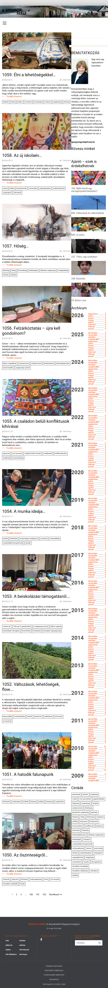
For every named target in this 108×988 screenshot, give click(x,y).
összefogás (38, 102)
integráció (100, 817)
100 (31, 894)
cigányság (94, 794)
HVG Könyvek (24, 950)
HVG (7, 941)
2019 (77, 500)
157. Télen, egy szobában (84, 257)
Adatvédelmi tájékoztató (54, 970)
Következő (54, 894)
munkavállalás (55, 539)
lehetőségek (76, 839)
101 (37, 894)
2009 (77, 776)
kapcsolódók (7, 716)
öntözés (5, 275)
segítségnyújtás (44, 188)
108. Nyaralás (78, 278)
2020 (77, 472)
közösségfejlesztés (63, 363)
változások (17, 193)
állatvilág (6, 270)
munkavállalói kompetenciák (13, 543)
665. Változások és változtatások (87, 213)
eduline (8, 950)
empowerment (24, 363)
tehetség (66, 102)
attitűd (5, 539)
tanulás (28, 543)
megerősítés (59, 802)
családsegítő (47, 453)
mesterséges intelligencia (29, 539)
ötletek (29, 716)
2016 (77, 583)
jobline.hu (9, 945)
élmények (6, 802)
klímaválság (22, 270)
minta (46, 879)
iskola (13, 102)
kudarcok (99, 826)
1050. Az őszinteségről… (25, 855)
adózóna (22, 945)
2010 (77, 748)
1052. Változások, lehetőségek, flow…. (31, 687)
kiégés (12, 188)
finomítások (26, 631)
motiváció (28, 102)
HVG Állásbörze (11, 954)
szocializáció (76, 862)
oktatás (75, 853)
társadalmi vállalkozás (80, 871)
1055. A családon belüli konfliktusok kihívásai (35, 424)
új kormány (58, 716)
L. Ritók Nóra (66, 80)
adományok (76, 794)
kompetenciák (22, 188)
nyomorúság (98, 848)
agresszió (6, 453)
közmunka (75, 830)
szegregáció (7, 193)
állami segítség (56, 626)
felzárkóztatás (49, 363)
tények (22, 884)
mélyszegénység (36, 879)
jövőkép (41, 802)
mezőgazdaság (63, 270)
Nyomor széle (37, 924)
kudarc (20, 102)
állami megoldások (9, 363)
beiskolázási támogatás (11, 631)
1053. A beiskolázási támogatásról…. (36, 596)
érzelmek (6, 879)
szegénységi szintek (23, 368)
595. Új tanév (78, 235)
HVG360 (22, 941)
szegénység (57, 102)
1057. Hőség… (15, 246)
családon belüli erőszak (32, 453)
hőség (14, 270)
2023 (77, 389)
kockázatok (37, 631)
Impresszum (54, 979)
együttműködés (98, 799)
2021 (77, 445)
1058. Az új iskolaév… (22, 155)
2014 (77, 638)
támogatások (96, 862)
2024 (77, 362)
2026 (77, 315)
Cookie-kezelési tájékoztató (54, 975)
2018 (77, 527)
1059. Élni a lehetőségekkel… (29, 74)
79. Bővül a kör (78, 300)
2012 (77, 693)
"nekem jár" (7, 626)
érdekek (75, 875)
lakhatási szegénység (47, 270)
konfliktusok (89, 826)
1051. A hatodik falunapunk (27, 774)
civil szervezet (17, 453)
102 (44, 894)
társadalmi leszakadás (80, 866)
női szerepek (54, 879)
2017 (77, 555)
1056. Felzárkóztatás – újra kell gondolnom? (31, 331)
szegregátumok (77, 857)
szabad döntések (59, 188)
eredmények (16, 802)
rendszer (47, 102)
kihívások (24, 879)
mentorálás (33, 188)
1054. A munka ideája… (23, 511)
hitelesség (90, 817)
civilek (74, 799)
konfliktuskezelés (61, 453)
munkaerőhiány (19, 716)
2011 (77, 720)
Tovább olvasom (14, 96)
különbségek (33, 270)
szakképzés (48, 716)
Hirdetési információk (54, 966)
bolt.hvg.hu (23, 954)
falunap (33, 802)
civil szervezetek (85, 799)
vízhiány (13, 275)
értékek (25, 802)
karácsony (83, 821)
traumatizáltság (17, 458)
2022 (77, 417)
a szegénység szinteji (40, 626)
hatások (6, 102)
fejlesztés (15, 879)
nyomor (89, 848)
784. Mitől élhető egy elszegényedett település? (84, 189)
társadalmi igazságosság (52, 631)
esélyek (95, 803)
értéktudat (13, 539)
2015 (77, 610)
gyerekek (94, 812)
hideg (82, 817)
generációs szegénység (80, 812)
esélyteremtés (36, 363)
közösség (49, 802)
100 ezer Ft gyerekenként (22, 626)
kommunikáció (77, 826)
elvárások (75, 803)
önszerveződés (8, 368)
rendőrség (6, 458)
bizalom (85, 794)
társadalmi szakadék (10, 884)
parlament (38, 716)
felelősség (88, 808)
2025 (77, 334)
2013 (77, 665)
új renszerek (7, 721)
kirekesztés (94, 821)
